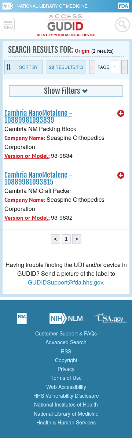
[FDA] (124, 5)
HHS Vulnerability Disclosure (66, 395)
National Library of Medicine (52, 6)
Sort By (28, 67)
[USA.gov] (110, 321)
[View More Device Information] (121, 113)
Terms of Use (66, 377)
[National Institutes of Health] (9, 6)
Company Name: (24, 138)
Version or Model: (27, 156)
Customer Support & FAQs (66, 333)
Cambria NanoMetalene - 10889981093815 (38, 178)
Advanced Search (66, 342)
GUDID (66, 25)
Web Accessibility (66, 386)
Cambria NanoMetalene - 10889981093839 (38, 117)
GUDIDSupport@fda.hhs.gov (65, 282)
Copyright (66, 360)
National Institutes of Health (66, 404)
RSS (66, 351)
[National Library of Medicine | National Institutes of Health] (66, 321)
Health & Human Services (66, 422)
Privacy (66, 368)
